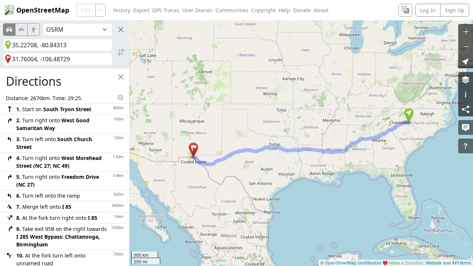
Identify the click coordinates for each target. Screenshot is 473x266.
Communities (231, 10)
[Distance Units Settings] (120, 97)
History (121, 10)
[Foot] (33, 29)
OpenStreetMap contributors (353, 262)
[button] (409, 115)
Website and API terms (448, 262)
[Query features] (465, 146)
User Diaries (197, 10)
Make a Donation (406, 262)
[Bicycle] (21, 29)
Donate (302, 10)
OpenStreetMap (42, 10)
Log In (428, 10)
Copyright (263, 10)
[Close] (120, 29)
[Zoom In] (465, 31)
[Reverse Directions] (120, 52)
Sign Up (455, 10)
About (321, 10)
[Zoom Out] (465, 46)
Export (141, 10)
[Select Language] (405, 10)
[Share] (465, 109)
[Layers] (465, 79)
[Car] (9, 29)
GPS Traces (165, 10)
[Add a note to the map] (465, 127)
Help (284, 10)
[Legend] (465, 94)
